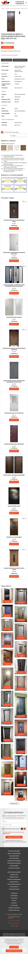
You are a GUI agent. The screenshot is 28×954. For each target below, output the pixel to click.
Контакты (14, 903)
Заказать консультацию (14, 837)
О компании (14, 893)
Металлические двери (14, 851)
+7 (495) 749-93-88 (19, 1)
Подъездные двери (14, 855)
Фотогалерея (14, 898)
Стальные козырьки (14, 889)
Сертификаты (14, 895)
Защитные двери (14, 865)
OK (14, 947)
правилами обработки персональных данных (14, 832)
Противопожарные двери (14, 863)
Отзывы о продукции (14, 907)
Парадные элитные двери (14, 860)
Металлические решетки (14, 884)
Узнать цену (7, 601)
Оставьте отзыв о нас (14, 910)
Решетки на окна (14, 877)
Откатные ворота (14, 886)
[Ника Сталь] (5, 3)
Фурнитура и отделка (14, 868)
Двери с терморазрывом (14, 853)
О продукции (14, 905)
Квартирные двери (14, 858)
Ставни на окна (14, 874)
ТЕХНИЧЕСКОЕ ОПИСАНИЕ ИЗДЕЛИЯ (9, 55)
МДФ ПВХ (12, 143)
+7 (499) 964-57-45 (19, 3)
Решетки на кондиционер (14, 879)
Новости (14, 900)
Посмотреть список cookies (14, 950)
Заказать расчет (7, 47)
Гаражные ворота (14, 881)
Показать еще (14, 803)
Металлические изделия (14, 872)
